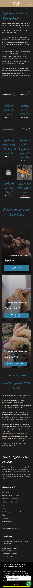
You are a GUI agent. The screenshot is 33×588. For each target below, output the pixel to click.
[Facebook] (3, 556)
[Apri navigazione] (2, 3)
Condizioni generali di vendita (12, 512)
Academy (5, 525)
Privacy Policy (6, 518)
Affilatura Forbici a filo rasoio (8, 110)
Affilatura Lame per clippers (9, 188)
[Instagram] (7, 556)
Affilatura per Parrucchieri (10, 496)
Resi (3, 515)
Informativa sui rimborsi (10, 528)
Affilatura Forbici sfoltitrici (24, 110)
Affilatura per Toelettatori (10, 499)
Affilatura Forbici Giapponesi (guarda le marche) (24, 149)
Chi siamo (5, 492)
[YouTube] (11, 556)
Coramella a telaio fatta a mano (24, 188)
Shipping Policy (7, 522)
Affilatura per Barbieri (9, 502)
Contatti (5, 509)
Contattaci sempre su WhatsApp (13, 434)
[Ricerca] (27, 4)
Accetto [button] (16, 584)
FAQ (3, 505)
